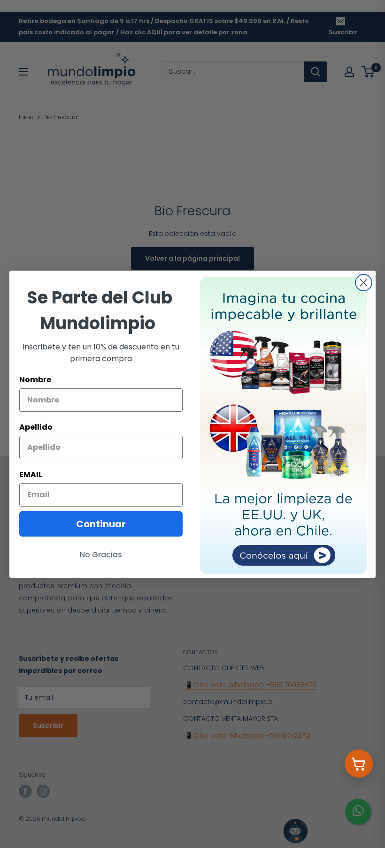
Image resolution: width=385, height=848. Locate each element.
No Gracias (101, 554)
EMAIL (30, 474)
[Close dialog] (363, 282)
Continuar (101, 523)
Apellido (36, 427)
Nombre (35, 379)
